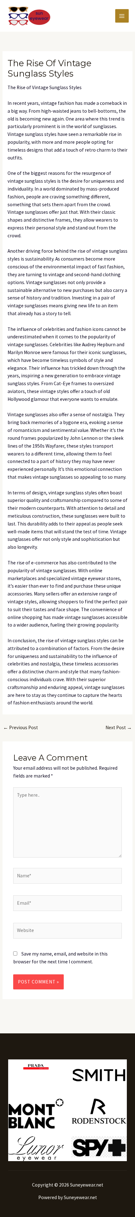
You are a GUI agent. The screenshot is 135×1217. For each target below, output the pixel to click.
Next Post (118, 727)
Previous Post (20, 727)
